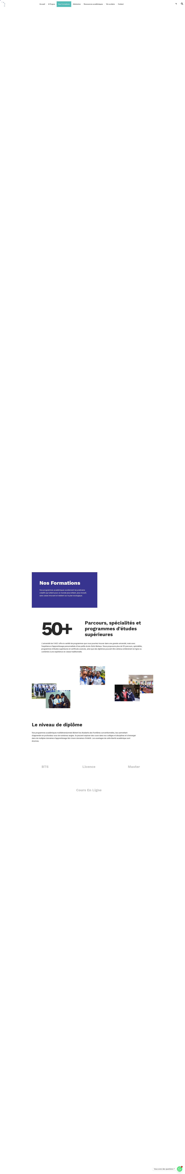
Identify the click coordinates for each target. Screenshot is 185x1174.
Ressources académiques (93, 4)
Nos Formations (64, 4)
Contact (121, 4)
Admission (77, 4)
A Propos (51, 4)
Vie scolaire (110, 4)
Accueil (42, 4)
